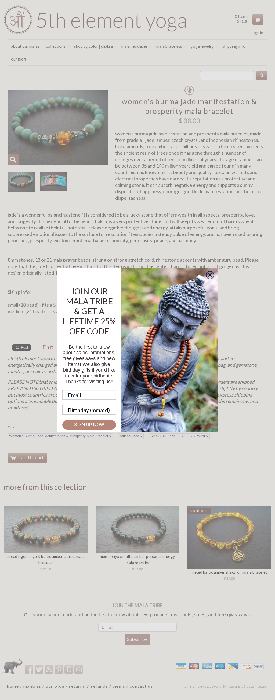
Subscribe (137, 639)
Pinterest (59, 669)
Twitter (39, 669)
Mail (79, 669)
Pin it (47, 347)
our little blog (49, 669)
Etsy (69, 669)
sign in (257, 32)
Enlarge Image (13, 159)
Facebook (29, 669)
